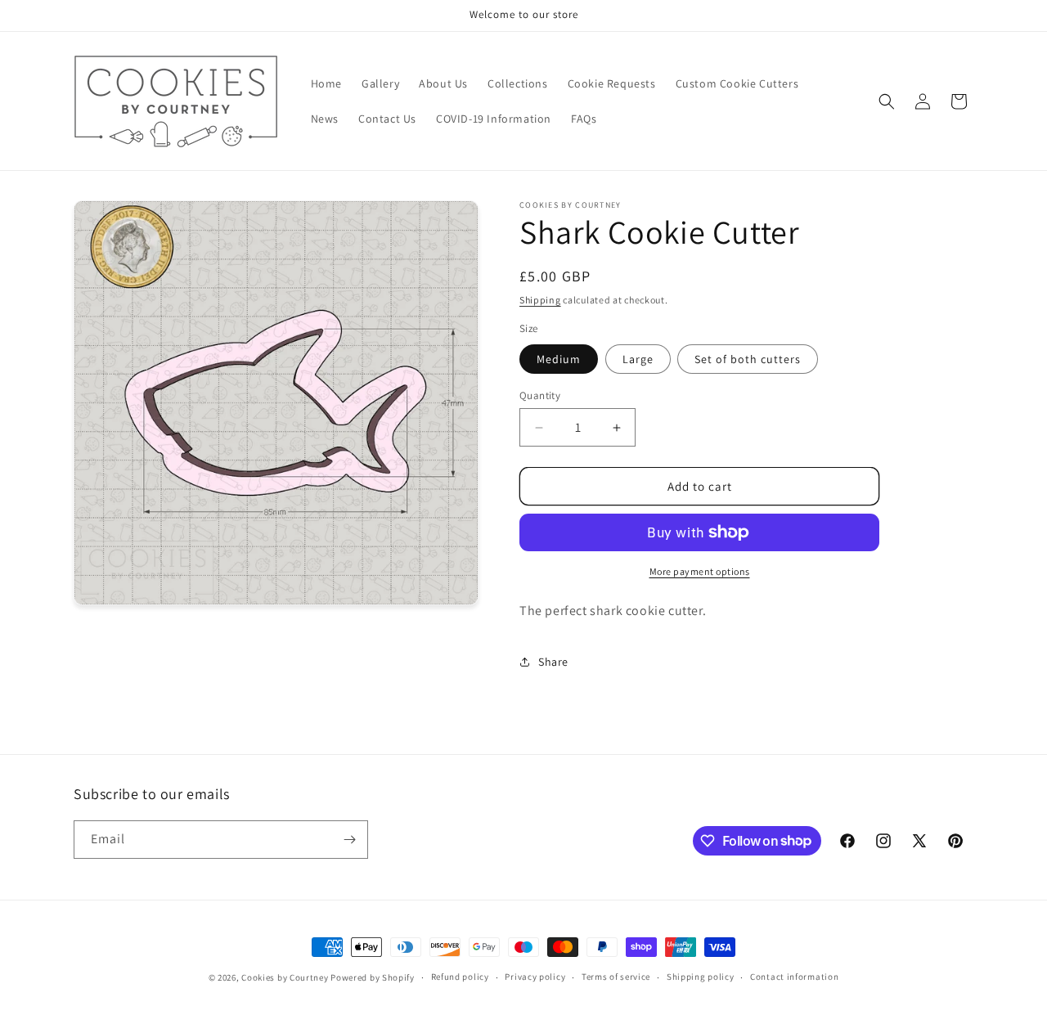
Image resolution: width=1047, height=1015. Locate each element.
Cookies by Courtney (284, 977)
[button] (887, 101)
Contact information (794, 976)
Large (638, 359)
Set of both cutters (747, 359)
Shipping (540, 300)
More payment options (699, 571)
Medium (559, 359)
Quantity (539, 395)
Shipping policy (701, 976)
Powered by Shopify (372, 977)
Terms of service (616, 976)
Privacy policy (535, 976)
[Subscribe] (349, 839)
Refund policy (460, 976)
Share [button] (553, 661)
